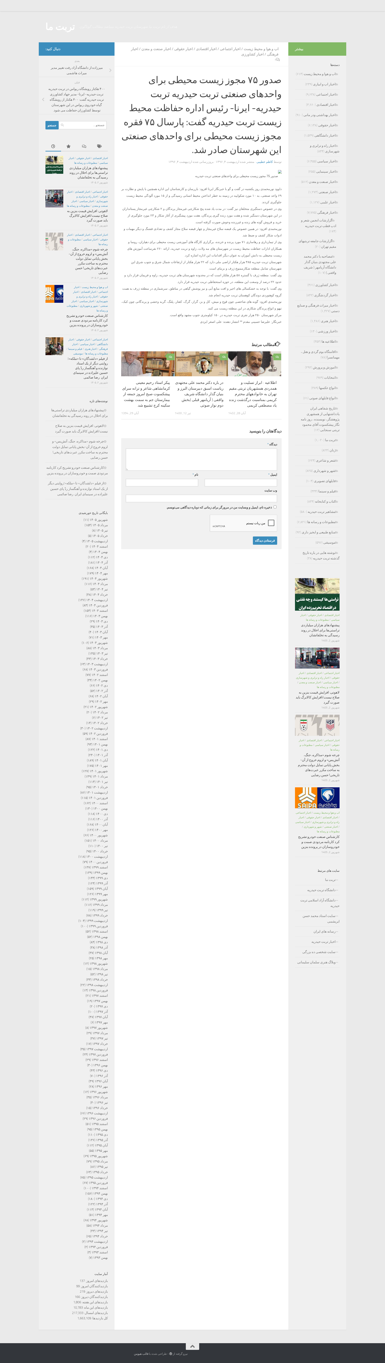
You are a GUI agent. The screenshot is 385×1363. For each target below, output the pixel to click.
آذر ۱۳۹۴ (102, 1204)
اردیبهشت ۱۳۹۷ (97, 1049)
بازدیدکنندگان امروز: (94, 1286)
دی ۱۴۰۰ (102, 814)
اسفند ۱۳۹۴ (100, 1188)
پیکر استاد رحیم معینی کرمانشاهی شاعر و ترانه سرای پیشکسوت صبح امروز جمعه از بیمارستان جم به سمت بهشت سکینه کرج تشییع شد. (146, 393)
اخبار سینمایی (326, 172)
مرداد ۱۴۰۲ (100, 712)
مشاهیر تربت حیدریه (322, 512)
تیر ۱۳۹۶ (102, 1103)
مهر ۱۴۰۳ (101, 637)
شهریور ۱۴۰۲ (99, 707)
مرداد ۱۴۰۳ (100, 648)
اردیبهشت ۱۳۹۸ (97, 985)
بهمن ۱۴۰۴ (100, 552)
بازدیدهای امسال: (95, 1313)
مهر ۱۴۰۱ (101, 766)
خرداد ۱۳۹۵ (100, 1172)
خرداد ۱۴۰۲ (100, 723)
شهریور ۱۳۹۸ (99, 964)
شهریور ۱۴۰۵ (99, 520)
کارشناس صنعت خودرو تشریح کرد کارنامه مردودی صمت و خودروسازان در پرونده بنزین (87, 320)
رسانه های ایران (324, 931)
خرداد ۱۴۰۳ (100, 659)
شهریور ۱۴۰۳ (99, 643)
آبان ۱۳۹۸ (101, 953)
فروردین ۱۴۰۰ (98, 862)
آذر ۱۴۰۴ (102, 563)
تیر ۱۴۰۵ (102, 530)
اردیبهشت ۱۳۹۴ (97, 1242)
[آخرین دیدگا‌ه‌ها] (84, 146)
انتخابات (330, 378)
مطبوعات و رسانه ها (85, 162)
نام (195, 475)
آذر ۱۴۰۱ (102, 755)
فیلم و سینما (75, 348)
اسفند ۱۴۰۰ (100, 803)
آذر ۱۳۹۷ (102, 1012)
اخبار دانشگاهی (325, 135)
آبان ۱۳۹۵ (101, 1145)
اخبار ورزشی (327, 331)
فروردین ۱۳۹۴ (98, 1247)
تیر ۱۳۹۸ (102, 974)
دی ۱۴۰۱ (102, 750)
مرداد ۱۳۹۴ (100, 1226)
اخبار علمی (328, 202)
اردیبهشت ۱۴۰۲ (97, 728)
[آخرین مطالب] (53, 146)
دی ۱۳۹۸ (102, 942)
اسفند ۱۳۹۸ (100, 931)
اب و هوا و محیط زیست (261, 49)
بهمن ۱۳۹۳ (100, 1258)
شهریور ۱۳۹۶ (99, 1092)
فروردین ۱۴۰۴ (98, 605)
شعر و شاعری (326, 460)
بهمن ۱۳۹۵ (100, 1129)
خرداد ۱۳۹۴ (100, 1236)
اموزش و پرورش (324, 367)
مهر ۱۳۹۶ (101, 1087)
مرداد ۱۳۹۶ (100, 1097)
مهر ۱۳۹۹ (101, 894)
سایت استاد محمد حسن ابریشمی (321, 918)
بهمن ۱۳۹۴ (100, 1193)
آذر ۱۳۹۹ (102, 883)
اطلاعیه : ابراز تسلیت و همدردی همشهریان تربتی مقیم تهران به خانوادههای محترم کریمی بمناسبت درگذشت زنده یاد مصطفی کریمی (253, 393)
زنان (333, 450)
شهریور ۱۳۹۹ (99, 899)
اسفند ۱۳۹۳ (100, 1252)
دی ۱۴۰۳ (102, 621)
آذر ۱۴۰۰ (102, 819)
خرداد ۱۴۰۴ (100, 595)
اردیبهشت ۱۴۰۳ (97, 664)
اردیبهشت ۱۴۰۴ (97, 600)
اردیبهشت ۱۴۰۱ (97, 792)
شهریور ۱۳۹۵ (99, 1156)
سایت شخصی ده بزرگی (319, 952)
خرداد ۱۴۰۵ (100, 536)
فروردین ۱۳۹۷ (98, 1054)
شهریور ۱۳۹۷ (99, 1028)
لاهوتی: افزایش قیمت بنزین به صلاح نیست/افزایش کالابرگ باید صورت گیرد (87, 215)
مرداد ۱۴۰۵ (100, 525)
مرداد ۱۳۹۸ (100, 969)
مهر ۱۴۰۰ (101, 830)
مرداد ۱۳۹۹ (100, 905)
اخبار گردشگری (325, 295)
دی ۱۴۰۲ (102, 686)
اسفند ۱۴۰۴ (100, 546)
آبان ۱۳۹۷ (101, 1017)
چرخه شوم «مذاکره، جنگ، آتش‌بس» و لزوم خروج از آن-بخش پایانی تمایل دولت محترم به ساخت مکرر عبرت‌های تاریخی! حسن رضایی (319, 765)
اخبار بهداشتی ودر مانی (319, 115)
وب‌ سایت (270, 490)
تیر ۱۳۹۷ (102, 1038)
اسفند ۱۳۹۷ (100, 996)
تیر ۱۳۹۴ (102, 1231)
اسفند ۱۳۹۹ (100, 867)
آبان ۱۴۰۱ (101, 760)
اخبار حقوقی (183, 49)
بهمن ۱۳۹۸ (100, 937)
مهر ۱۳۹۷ (101, 1022)
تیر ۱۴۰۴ (102, 589)
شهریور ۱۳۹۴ (99, 1220)
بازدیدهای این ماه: (95, 1308)
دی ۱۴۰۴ (102, 557)
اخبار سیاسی (86, 201)
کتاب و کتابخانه (325, 501)
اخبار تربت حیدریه (323, 942)
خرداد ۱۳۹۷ (100, 1044)
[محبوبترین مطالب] (69, 146)
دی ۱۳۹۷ (102, 1006)
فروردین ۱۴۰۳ (98, 669)
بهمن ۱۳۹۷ (100, 1001)
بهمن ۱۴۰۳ (100, 616)
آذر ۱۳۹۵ (102, 1140)
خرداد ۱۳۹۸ (100, 980)
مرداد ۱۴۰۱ (100, 776)
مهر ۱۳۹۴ (101, 1215)
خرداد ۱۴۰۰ (100, 851)
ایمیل (272, 475)
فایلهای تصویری (325, 481)
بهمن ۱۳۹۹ (100, 873)
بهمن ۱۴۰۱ (100, 744)
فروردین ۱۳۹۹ (98, 926)
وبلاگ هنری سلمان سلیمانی (316, 962)
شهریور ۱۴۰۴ (99, 579)
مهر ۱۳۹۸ (101, 958)
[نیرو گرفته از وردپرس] (170, 1353)
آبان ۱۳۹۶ (101, 1081)
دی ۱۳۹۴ (102, 1199)
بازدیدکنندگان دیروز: (94, 1297)
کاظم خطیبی (264, 162)
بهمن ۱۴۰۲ (100, 680)
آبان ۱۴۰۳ (101, 632)
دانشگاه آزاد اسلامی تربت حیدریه (320, 903)
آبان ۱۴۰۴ (101, 568)
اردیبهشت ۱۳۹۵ (97, 1177)
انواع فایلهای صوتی (322, 398)
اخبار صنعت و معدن (156, 49)
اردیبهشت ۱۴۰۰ (97, 857)
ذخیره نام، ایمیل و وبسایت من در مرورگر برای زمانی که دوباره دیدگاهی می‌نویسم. (219, 507)
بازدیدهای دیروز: (96, 1291)
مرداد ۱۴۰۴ (100, 584)
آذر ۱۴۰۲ (102, 691)
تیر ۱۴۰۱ (102, 782)
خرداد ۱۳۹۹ (100, 915)
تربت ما (60, 26)
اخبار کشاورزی (252, 54)
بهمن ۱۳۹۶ (100, 1065)
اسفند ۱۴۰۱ (100, 739)
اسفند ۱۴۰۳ (100, 611)
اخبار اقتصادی (206, 49)
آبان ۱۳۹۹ (101, 889)
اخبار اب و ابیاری (324, 84)
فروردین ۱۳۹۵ (98, 1183)
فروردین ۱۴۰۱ (98, 798)
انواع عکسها (327, 388)
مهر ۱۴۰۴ (101, 573)
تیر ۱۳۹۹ (102, 910)
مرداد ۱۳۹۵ (100, 1161)
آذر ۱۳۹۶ (102, 1076)
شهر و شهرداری (89, 305)
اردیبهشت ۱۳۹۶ (97, 1113)
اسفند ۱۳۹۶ (100, 1060)
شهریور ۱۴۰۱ (99, 771)
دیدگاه (272, 444)
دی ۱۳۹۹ (102, 878)
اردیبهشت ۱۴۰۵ (97, 541)
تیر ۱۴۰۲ (102, 718)
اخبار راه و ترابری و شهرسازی (312, 677)
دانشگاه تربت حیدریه (321, 890)
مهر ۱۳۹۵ (101, 1151)
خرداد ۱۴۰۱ (100, 787)
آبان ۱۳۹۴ (101, 1209)
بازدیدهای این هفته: (94, 1302)
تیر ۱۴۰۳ (102, 653)
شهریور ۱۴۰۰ (99, 835)
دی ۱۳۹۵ (102, 1135)
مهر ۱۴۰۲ (101, 702)
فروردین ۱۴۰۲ (98, 734)
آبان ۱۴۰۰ (101, 825)
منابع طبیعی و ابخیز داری (319, 532)
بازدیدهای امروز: (96, 1281)
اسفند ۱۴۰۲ (100, 675)
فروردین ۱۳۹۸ (98, 990)
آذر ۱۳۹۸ (102, 948)
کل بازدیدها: (99, 1318)
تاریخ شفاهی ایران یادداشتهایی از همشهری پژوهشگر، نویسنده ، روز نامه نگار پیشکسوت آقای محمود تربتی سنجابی (320, 419)
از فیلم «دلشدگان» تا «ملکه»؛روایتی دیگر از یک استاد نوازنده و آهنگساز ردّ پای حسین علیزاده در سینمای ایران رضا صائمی (88, 368)
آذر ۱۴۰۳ (102, 627)
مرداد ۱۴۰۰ (100, 841)
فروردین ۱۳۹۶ (98, 1119)
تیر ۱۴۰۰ (102, 846)
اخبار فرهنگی (326, 213)
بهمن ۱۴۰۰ (100, 808)
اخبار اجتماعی (230, 49)
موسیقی (78, 353)
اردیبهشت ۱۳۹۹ (97, 921)
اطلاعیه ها (329, 342)
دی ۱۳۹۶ (102, 1070)
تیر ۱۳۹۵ (102, 1167)
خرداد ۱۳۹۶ (100, 1108)
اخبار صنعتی (327, 192)
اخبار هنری (90, 348)
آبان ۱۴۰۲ (101, 696)
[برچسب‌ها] (100, 146)
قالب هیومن (141, 1353)
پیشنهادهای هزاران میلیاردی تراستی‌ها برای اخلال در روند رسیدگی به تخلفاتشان (88, 172)
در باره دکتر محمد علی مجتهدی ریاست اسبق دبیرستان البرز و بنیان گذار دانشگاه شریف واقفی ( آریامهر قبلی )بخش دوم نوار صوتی (199, 393)
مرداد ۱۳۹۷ (100, 1033)
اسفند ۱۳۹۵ (100, 1124)
